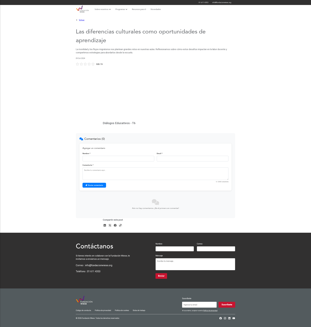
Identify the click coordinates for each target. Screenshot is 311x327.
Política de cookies (122, 310)
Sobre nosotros (101, 9)
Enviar (161, 275)
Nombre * (86, 153)
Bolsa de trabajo (139, 310)
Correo (200, 244)
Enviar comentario (95, 185)
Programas (120, 9)
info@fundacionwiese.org (98, 265)
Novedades (156, 9)
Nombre (159, 244)
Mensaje (159, 256)
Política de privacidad (103, 310)
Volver (82, 20)
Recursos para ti (139, 9)
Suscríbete (186, 298)
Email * (160, 153)
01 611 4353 (93, 271)
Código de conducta (83, 310)
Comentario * (88, 165)
